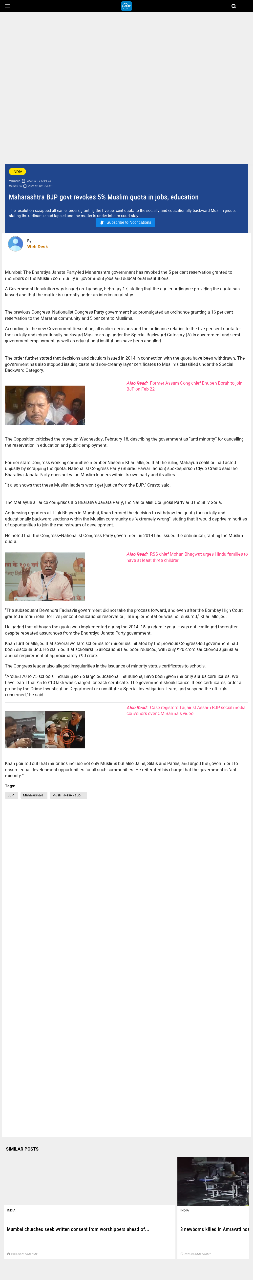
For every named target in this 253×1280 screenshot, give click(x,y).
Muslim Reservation (68, 795)
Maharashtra (34, 795)
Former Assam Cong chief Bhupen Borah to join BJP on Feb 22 (184, 386)
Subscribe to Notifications (128, 222)
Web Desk (37, 246)
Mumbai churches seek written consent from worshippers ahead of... (78, 1229)
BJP (11, 795)
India (17, 171)
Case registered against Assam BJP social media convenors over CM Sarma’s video (186, 710)
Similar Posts (22, 1149)
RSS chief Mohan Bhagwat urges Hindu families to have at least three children (187, 557)
